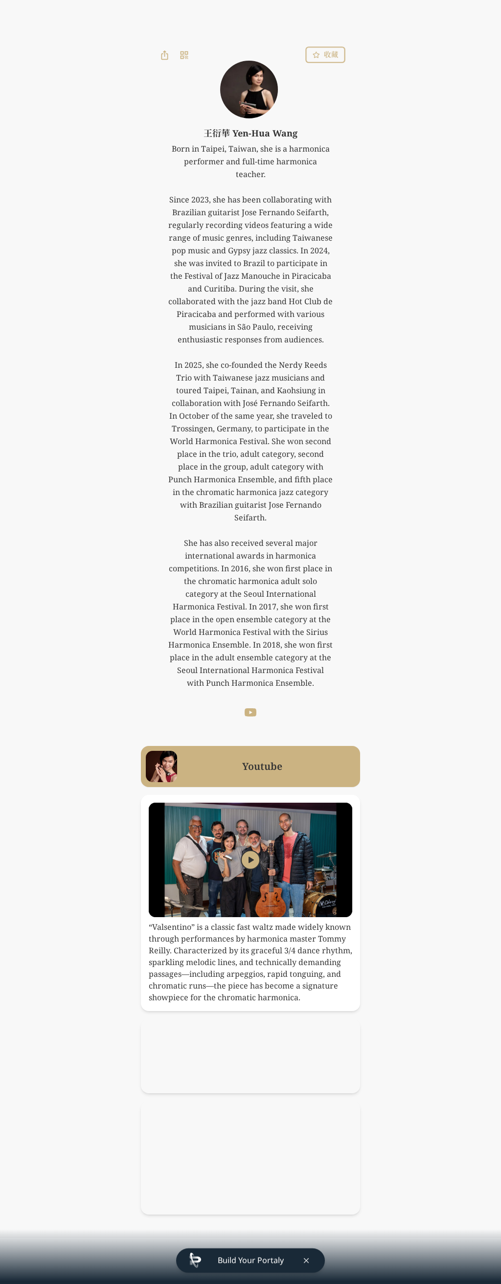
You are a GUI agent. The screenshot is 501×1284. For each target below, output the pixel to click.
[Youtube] (250, 712)
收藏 (331, 54)
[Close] (306, 1261)
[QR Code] (184, 55)
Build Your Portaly (251, 1260)
